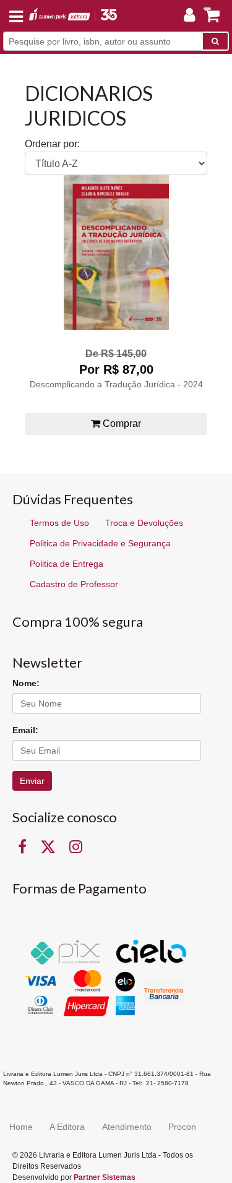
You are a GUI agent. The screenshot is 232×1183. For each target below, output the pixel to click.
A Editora (67, 1127)
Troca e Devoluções (144, 523)
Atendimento (127, 1127)
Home (21, 1127)
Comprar (120, 423)
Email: (25, 730)
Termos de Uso (59, 523)
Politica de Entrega (66, 564)
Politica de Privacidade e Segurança (100, 543)
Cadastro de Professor (74, 584)
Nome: (26, 683)
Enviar (32, 781)
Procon (182, 1127)
